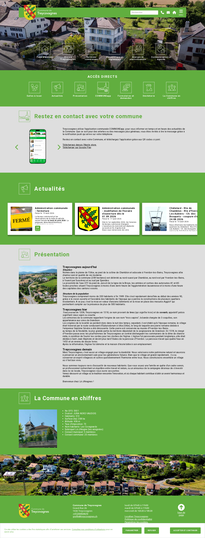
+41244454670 (80, 513)
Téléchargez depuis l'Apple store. (80, 144)
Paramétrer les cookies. (136, 522)
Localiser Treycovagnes (136, 516)
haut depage (181, 513)
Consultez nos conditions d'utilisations (88, 529)
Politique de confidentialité (138, 519)
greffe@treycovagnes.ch (85, 516)
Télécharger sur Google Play (77, 147)
